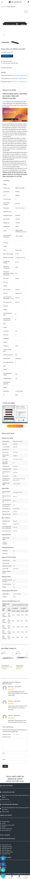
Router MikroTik (11, 6)
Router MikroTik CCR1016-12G (19, 666)
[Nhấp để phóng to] (3, 34)
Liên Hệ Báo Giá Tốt (7, 56)
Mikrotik (4, 101)
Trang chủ (3, 6)
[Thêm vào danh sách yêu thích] (13, 655)
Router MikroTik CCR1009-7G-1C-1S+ (7, 666)
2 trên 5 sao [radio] (14, 734)
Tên (3, 753)
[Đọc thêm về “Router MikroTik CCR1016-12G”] (27, 653)
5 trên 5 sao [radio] (18, 734)
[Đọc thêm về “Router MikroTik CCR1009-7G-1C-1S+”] (13, 653)
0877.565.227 (14, 81)
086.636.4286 (23, 78)
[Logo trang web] (15, 2)
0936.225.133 (23, 81)
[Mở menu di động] (1, 2)
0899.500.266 (15, 75)
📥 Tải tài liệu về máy (15, 426)
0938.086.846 (14, 78)
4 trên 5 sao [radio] (17, 734)
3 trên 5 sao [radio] (15, 734)
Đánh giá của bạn (6, 734)
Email (4, 759)
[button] (2, 23)
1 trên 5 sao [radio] (13, 734)
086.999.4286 (23, 75)
